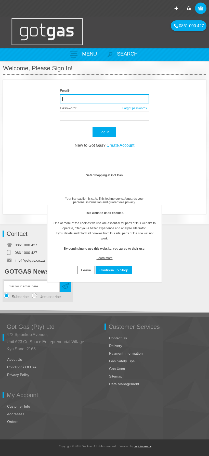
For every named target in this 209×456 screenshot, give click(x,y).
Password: (68, 108)
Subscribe (20, 296)
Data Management (124, 384)
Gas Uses (117, 369)
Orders (12, 422)
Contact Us (118, 338)
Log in (188, 8)
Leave (86, 270)
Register (176, 8)
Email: (65, 91)
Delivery (115, 346)
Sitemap (115, 376)
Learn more (105, 258)
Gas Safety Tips (122, 361)
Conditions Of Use (21, 367)
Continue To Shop (113, 270)
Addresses (15, 414)
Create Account (120, 145)
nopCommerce (142, 446)
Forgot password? (134, 108)
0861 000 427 (189, 26)
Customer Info (18, 406)
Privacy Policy (18, 375)
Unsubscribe (50, 296)
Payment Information (126, 353)
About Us (14, 359)
